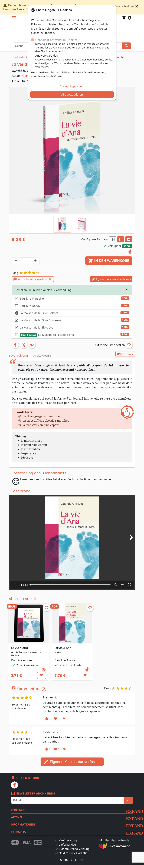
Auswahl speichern (72, 86)
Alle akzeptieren (72, 94)
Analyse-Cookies (46, 55)
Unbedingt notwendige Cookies (56, 40)
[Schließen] (111, 10)
